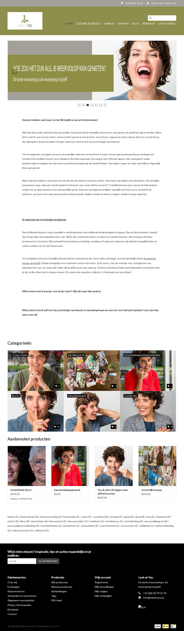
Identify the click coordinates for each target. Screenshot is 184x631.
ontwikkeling (133, 521)
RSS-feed (56, 600)
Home (69, 23)
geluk (129, 516)
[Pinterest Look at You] (167, 552)
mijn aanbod (94, 291)
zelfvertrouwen (22, 530)
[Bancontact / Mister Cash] (172, 626)
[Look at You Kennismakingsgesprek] (70, 466)
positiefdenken (51, 525)
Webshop (148, 23)
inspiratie (163, 516)
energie (116, 516)
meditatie (96, 521)
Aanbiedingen (59, 591)
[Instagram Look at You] (173, 552)
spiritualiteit (89, 525)
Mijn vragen (101, 591)
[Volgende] (169, 71)
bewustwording (50, 516)
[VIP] (157, 607)
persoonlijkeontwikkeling (23, 525)
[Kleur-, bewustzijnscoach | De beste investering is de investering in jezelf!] (25, 21)
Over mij (123, 23)
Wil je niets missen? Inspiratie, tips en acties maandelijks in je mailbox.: (49, 553)
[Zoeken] (150, 18)
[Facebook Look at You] (155, 552)
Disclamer (13, 609)
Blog (135, 23)
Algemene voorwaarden (21, 600)
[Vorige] (14, 71)
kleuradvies (39, 521)
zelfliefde (146, 525)
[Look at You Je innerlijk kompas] (157, 466)
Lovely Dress (166, 23)
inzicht (13, 521)
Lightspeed (54, 626)
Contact (12, 614)
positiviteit (71, 525)
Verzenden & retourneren (22, 595)
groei (140, 516)
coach (86, 516)
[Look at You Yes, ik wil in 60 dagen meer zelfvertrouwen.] (114, 466)
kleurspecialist (78, 521)
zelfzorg (42, 530)
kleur (24, 521)
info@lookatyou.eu (153, 597)
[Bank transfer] (157, 626)
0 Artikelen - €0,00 (134, 3)
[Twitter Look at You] (161, 552)
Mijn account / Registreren (163, 3)
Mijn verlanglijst (103, 595)
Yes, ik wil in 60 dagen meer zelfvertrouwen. (113, 491)
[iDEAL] (165, 626)
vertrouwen (129, 525)
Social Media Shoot (21, 489)
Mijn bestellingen (104, 586)
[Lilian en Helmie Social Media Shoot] (27, 466)
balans (13, 516)
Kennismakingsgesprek (67, 489)
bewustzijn (71, 516)
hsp (150, 516)
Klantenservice (16, 591)
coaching (100, 516)
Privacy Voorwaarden (19, 605)
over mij (32, 314)
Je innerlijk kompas (151, 489)
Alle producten (59, 582)
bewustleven (29, 516)
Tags (54, 595)
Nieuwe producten (61, 586)
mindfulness (114, 521)
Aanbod (109, 23)
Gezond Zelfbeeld (88, 23)
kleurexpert (57, 521)
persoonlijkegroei (155, 521)
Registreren (101, 582)
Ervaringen (14, 586)
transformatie (109, 525)
